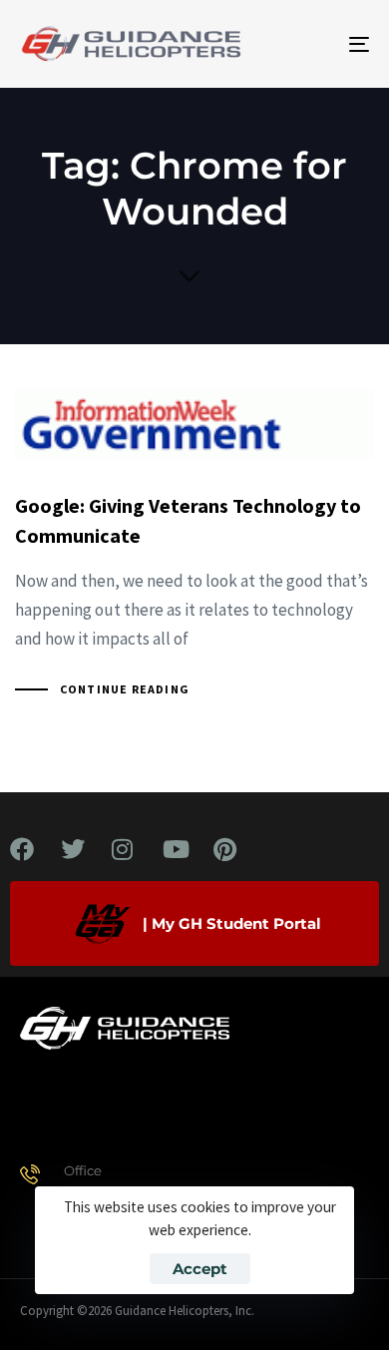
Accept (200, 1268)
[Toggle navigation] (310, 44)
